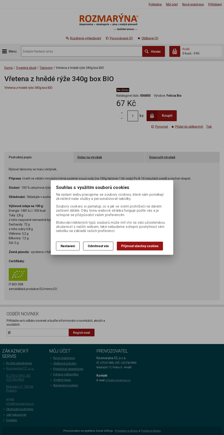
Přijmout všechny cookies (140, 246)
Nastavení (68, 246)
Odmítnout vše (98, 246)
